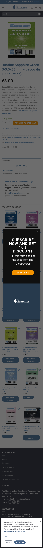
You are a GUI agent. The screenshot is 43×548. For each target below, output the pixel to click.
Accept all (20, 542)
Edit (5, 537)
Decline (8, 542)
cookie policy (20, 531)
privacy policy (9, 531)
